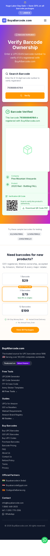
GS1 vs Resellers (9, 407)
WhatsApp (9, 514)
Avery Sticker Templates (13, 388)
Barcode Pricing (9, 445)
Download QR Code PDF (37, 208)
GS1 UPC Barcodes (10, 434)
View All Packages (25, 330)
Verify (27, 95)
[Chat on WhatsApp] (44, 540)
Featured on (16, 363)
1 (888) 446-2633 (10, 506)
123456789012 (33, 234)
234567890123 (25, 239)
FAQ (4, 449)
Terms (5, 464)
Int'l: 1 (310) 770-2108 (11, 510)
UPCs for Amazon (10, 403)
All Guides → (8, 418)
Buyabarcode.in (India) (14, 480)
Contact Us (7, 457)
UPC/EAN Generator (11, 376)
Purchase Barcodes (10, 442)
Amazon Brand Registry (12, 415)
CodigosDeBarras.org (13, 490)
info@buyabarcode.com (12, 503)
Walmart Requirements (12, 411)
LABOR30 (26, 13)
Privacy (5, 468)
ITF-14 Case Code (10, 384)
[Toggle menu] (45, 20)
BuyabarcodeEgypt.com (14, 485)
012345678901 (16, 234)
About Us (6, 453)
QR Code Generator (11, 380)
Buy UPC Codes (9, 438)
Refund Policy (8, 460)
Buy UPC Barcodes (10, 431)
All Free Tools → (9, 391)
